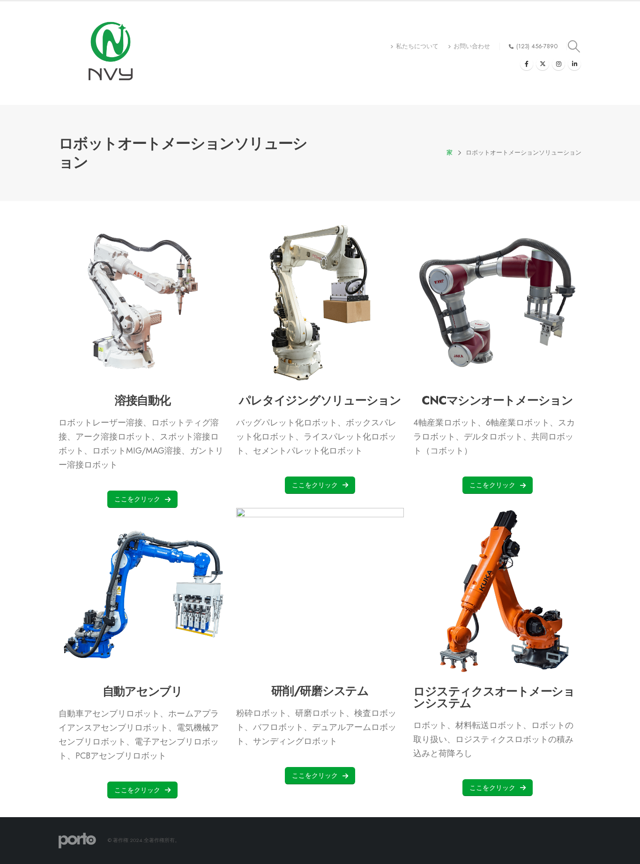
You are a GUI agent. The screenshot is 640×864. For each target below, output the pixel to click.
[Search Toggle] (574, 46)
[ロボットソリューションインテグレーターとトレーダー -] (111, 53)
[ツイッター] (542, 63)
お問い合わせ (472, 46)
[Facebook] (526, 63)
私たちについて (417, 46)
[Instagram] (558, 63)
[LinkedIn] (574, 63)
